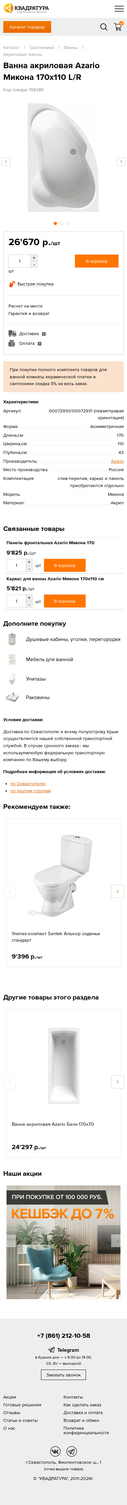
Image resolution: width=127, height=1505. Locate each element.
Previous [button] (6, 161)
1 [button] (56, 222)
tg (71, 1451)
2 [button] (62, 222)
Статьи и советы (20, 1420)
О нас (9, 1428)
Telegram (68, 1350)
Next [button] (121, 161)
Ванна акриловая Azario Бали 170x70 (53, 1124)
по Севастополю (28, 783)
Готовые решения (22, 1404)
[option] (63, 158)
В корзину (96, 261)
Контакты (73, 1396)
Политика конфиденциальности (86, 1430)
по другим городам (30, 790)
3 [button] (69, 222)
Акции (9, 1396)
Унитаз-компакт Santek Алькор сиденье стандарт (56, 937)
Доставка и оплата (83, 1412)
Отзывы (11, 1412)
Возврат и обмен (81, 1420)
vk (55, 1451)
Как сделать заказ (82, 1404)
